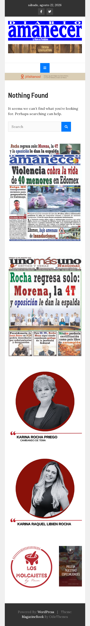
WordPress (46, 612)
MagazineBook (33, 617)
